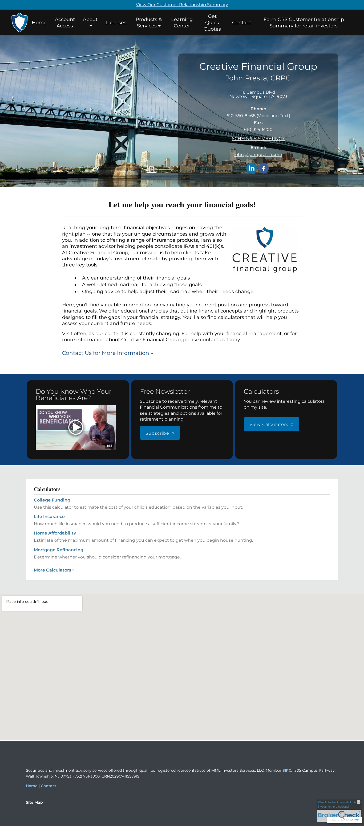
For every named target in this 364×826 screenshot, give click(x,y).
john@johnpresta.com (258, 154)
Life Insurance (49, 516)
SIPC (286, 770)
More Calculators (54, 570)
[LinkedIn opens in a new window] (251, 168)
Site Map (34, 802)
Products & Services (149, 23)
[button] (76, 427)
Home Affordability (55, 533)
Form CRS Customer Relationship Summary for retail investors (304, 23)
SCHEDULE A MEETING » (258, 138)
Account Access (65, 23)
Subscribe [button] (157, 433)
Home (39, 23)
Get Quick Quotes (212, 22)
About (90, 19)
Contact (241, 23)
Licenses (116, 23)
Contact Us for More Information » (107, 353)
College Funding (52, 500)
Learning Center (182, 23)
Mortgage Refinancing (58, 549)
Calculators (47, 489)
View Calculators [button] (268, 424)
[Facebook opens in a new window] (263, 168)
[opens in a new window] (76, 428)
